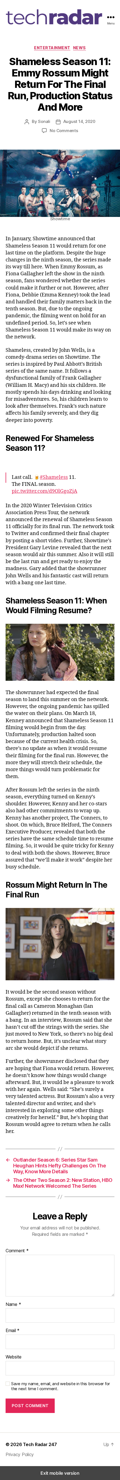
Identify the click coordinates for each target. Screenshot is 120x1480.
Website (13, 1357)
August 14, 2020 (79, 121)
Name (13, 1304)
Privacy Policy (20, 1454)
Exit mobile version (60, 1473)
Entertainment (52, 47)
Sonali (44, 121)
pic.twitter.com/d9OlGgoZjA (44, 491)
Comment (17, 1250)
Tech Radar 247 (40, 1444)
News (79, 47)
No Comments (64, 130)
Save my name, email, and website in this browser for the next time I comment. (60, 1386)
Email (13, 1330)
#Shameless (54, 477)
